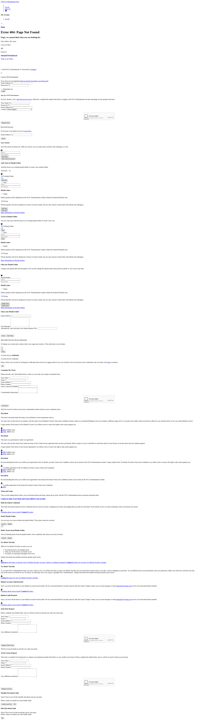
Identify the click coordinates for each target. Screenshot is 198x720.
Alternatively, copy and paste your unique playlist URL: (19, 328)
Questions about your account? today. (17, 512)
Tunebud (33, 69)
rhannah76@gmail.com (9, 55)
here (108, 362)
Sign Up (7, 9)
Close (3, 336)
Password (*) (5, 85)
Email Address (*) (7, 83)
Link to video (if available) (9, 386)
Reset (3, 138)
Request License (7, 689)
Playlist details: (6, 277)
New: (5, 182)
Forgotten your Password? (39, 81)
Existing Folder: (8, 176)
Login (3, 91)
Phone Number (6, 384)
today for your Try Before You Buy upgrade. (19, 578)
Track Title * (5, 378)
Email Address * (6, 316)
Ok (2, 366)
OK (15, 704)
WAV (4, 432)
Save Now (5, 156)
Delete (10, 524)
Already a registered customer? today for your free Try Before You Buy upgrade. (76, 562)
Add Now (4, 180)
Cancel (4, 524)
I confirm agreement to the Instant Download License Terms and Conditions (28, 485)
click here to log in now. (24, 99)
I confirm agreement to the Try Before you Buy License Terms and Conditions (28, 468)
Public (5, 194)
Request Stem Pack (8, 645)
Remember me (8, 89)
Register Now (6, 123)
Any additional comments (9, 632)
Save (3, 351)
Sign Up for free (25, 81)
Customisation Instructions (9, 392)
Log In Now (27, 131)
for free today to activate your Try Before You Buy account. (23, 562)
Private (5, 201)
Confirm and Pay (7, 704)
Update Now (5, 303)
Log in (7, 7)
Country (3, 109)
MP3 (4, 430)
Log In (7, 19)
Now (3, 230)
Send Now (10, 336)
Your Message (5, 326)
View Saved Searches (8, 159)
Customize (5, 405)
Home (3, 27)
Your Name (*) (6, 103)
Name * (3, 380)
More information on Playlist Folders (13, 212)
